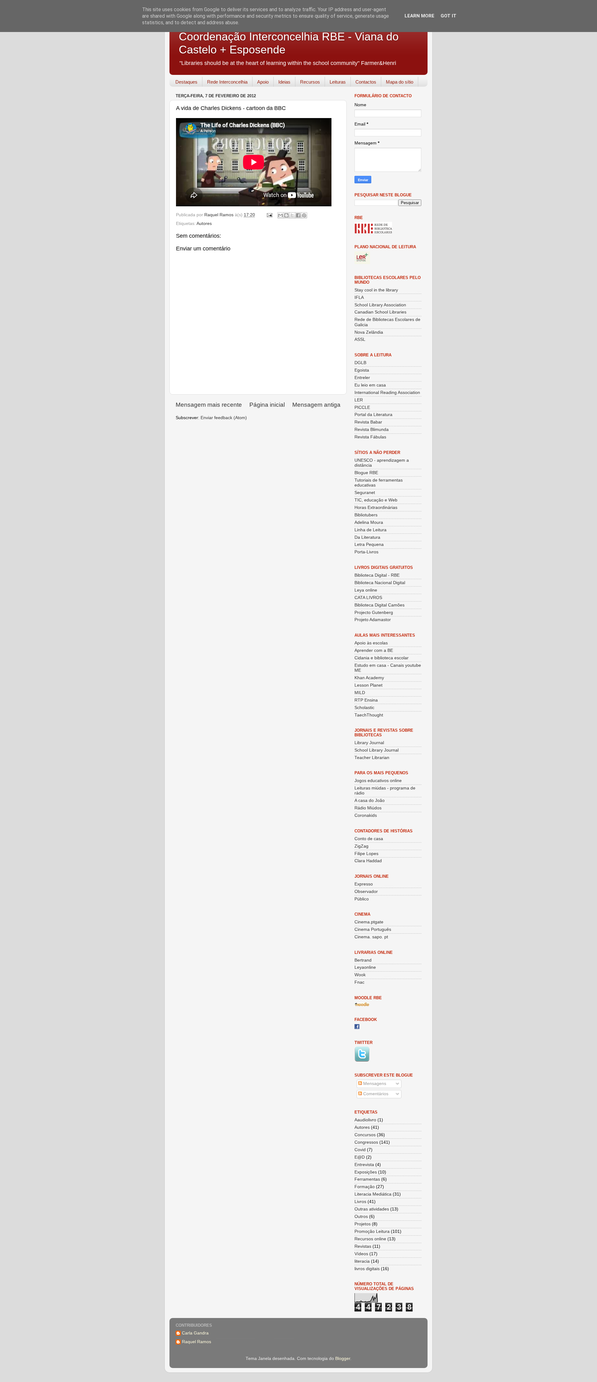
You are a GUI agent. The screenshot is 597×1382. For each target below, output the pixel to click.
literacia (362, 1261)
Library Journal (369, 742)
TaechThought (368, 715)
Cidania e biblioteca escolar (381, 658)
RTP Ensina (366, 700)
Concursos (365, 1135)
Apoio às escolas (371, 643)
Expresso (363, 884)
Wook (360, 974)
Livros (360, 1201)
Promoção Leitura (372, 1231)
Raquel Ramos (196, 1341)
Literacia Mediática (372, 1194)
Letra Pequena (369, 544)
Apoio (263, 82)
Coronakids (365, 815)
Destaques (186, 82)
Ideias (284, 82)
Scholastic (364, 707)
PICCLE (362, 407)
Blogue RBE (366, 472)
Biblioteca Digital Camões (379, 605)
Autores (204, 223)
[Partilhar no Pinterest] (304, 215)
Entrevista (364, 1164)
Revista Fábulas (370, 437)
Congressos (366, 1142)
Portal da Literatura (373, 414)
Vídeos (361, 1254)
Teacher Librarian (371, 757)
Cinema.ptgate (368, 922)
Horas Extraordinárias (375, 507)
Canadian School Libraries (380, 312)
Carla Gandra (195, 1333)
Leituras (338, 82)
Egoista (361, 370)
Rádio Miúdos (368, 808)
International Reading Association (387, 392)
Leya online (365, 590)
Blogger (342, 1358)
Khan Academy (369, 677)
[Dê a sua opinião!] (286, 215)
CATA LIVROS (368, 597)
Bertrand (363, 960)
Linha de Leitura (370, 530)
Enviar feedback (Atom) (224, 417)
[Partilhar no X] (292, 215)
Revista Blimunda (371, 429)
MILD (359, 692)
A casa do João (369, 800)
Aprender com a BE (373, 650)
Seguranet (364, 492)
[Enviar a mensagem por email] (280, 215)
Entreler (362, 377)
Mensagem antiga (316, 404)
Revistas (362, 1246)
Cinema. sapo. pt (371, 937)
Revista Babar (368, 422)
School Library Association (380, 305)
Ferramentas (367, 1179)
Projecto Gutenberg (373, 612)
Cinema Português (372, 929)
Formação (364, 1186)
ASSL (359, 339)
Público (361, 899)
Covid (360, 1149)
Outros (361, 1216)
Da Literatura (367, 537)
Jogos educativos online (378, 780)
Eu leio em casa (370, 385)
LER (358, 400)
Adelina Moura (368, 522)
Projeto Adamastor (372, 619)
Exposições (365, 1172)
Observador (366, 891)
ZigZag (361, 846)
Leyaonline (365, 967)
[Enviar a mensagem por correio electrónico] (269, 215)
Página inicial (267, 404)
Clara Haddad (368, 860)
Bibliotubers (365, 515)
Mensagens (374, 1083)
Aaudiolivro (365, 1120)
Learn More (419, 16)
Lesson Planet (368, 685)
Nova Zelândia (368, 332)
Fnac (359, 982)
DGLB (360, 362)
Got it (448, 16)
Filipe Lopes (366, 853)
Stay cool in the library (376, 290)
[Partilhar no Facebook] (298, 215)
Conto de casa (368, 838)
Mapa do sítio (399, 82)
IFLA (359, 297)
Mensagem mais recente (209, 404)
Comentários (375, 1093)
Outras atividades (371, 1209)
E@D (359, 1157)
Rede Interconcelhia (227, 82)
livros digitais (367, 1268)
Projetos (362, 1224)
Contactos (365, 82)
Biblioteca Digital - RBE (377, 575)
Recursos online (370, 1239)
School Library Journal (376, 750)
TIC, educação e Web (375, 500)
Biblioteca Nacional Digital (379, 582)
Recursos (310, 82)
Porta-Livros (366, 552)
